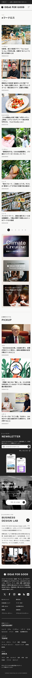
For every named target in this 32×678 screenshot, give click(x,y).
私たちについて (5, 599)
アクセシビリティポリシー (22, 613)
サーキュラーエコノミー (7, 644)
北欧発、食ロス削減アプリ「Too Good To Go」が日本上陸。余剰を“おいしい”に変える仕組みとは (16, 51)
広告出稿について (6, 603)
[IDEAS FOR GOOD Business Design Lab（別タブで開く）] (16, 281)
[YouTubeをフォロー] (19, 594)
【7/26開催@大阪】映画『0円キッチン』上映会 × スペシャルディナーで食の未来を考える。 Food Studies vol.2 (16, 120)
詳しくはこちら (23, 450)
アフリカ (9, 660)
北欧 (19, 657)
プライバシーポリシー (7, 613)
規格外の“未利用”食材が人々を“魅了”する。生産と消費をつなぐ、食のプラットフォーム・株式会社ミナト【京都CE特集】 (16, 85)
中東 (23, 657)
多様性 (27, 644)
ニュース (4, 629)
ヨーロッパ (13, 657)
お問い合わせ (5, 606)
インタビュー (16, 629)
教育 (19, 642)
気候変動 (24, 642)
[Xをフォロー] (5, 594)
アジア (3, 657)
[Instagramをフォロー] (14, 594)
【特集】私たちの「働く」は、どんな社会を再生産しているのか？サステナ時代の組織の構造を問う (16, 384)
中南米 (3, 660)
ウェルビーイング (19, 644)
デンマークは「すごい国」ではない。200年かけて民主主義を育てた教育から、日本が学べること (16, 419)
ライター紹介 (19, 603)
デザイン (9, 642)
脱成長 (3, 647)
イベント (11, 631)
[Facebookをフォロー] (9, 594)
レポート (23, 629)
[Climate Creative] (16, 256)
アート (3, 642)
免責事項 (18, 609)
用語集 (3, 609)
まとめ (28, 629)
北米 (27, 657)
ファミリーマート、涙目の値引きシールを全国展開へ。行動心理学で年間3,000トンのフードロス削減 (16, 218)
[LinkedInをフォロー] (28, 594)
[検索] (29, 7)
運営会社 (18, 599)
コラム (9, 629)
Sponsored (4, 631)
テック (14, 642)
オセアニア (15, 660)
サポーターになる (15, 502)
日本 (8, 657)
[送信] (29, 446)
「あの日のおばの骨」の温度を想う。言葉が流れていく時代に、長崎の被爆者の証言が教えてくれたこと (16, 350)
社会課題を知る (20, 606)
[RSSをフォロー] (24, 594)
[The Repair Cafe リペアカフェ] (16, 306)
